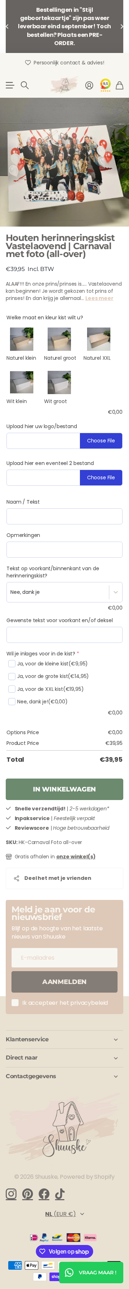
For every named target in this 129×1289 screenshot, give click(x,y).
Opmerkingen (23, 535)
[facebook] (44, 1193)
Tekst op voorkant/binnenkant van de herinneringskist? (52, 572)
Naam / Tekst (23, 501)
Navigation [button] (10, 85)
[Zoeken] (25, 85)
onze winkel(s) (76, 856)
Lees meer (99, 298)
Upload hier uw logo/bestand (41, 426)
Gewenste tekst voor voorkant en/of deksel (59, 620)
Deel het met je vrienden (57, 878)
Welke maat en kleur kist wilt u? (44, 317)
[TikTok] (59, 1193)
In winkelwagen (64, 789)
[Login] (89, 85)
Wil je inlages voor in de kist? (42, 653)
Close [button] (64, 1039)
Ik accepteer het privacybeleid (65, 1003)
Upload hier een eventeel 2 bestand (50, 463)
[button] (7, 26)
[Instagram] (11, 1193)
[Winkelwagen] (119, 85)
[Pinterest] (27, 1193)
